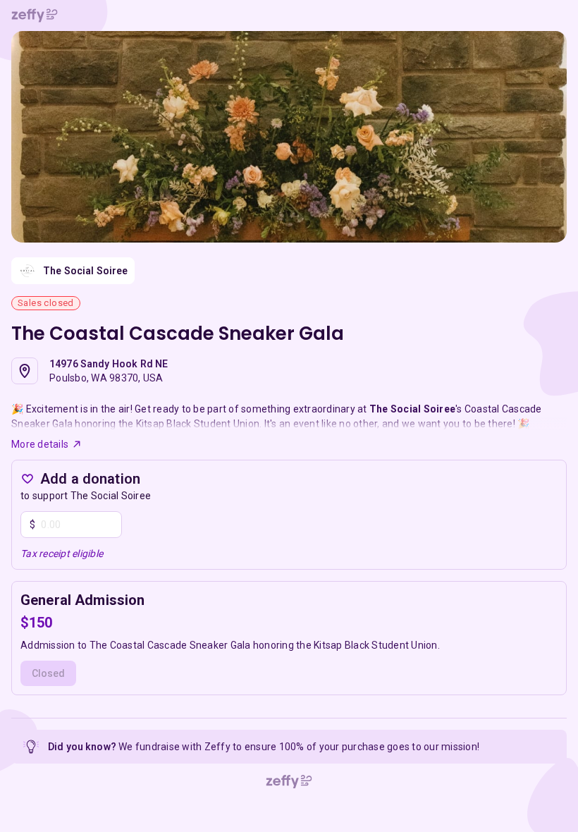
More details (39, 444)
